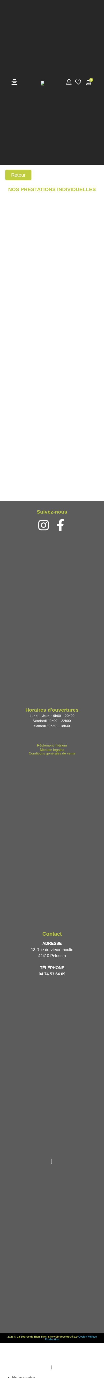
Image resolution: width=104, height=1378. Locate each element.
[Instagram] (43, 525)
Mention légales (52, 750)
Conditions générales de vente (52, 753)
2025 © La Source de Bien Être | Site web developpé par (42, 1336)
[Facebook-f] (60, 525)
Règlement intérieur (52, 745)
